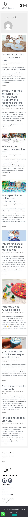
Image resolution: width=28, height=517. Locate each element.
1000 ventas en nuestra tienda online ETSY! (13, 149)
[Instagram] (10, 480)
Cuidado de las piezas (8, 488)
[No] (26, 511)
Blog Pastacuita (17, 63)
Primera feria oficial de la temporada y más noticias (12, 246)
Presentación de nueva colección (11, 308)
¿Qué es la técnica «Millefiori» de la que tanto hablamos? (13, 354)
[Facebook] (4, 480)
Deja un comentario (7, 63)
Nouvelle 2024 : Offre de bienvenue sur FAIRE (13, 57)
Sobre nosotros (6, 490)
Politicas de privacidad (8, 500)
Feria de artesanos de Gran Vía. (14, 419)
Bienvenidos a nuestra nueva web (14, 388)
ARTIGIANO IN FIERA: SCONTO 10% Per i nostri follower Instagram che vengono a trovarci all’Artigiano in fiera (12, 98)
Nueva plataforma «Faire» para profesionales (12, 198)
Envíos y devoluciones (7, 498)
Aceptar (14, 514)
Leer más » (4, 85)
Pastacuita (5, 7)
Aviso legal (5, 502)
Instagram (4, 492)
